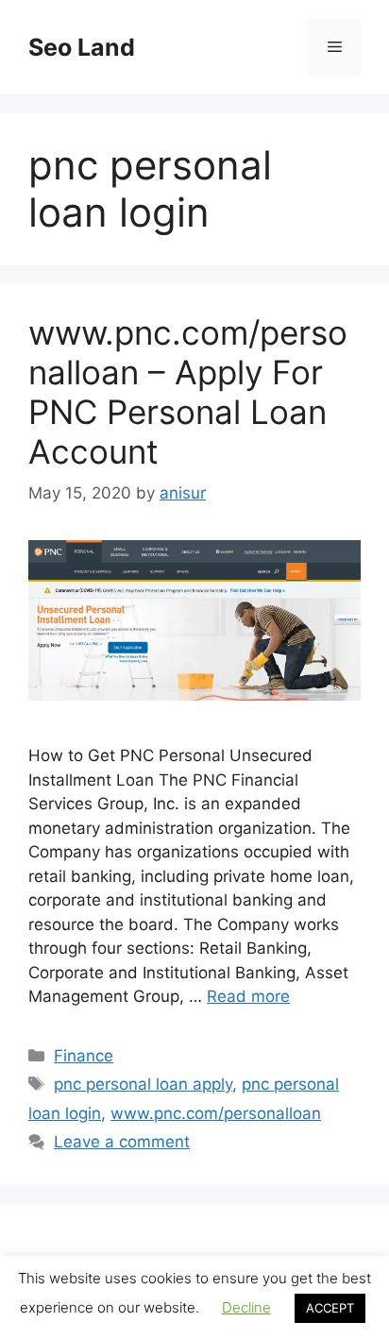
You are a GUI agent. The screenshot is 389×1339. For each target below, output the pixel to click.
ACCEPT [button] (330, 1307)
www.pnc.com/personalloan (215, 1113)
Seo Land (81, 47)
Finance (83, 1055)
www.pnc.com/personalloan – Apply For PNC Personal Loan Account (187, 392)
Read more (248, 996)
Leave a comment (122, 1141)
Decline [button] (246, 1307)
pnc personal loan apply (143, 1084)
